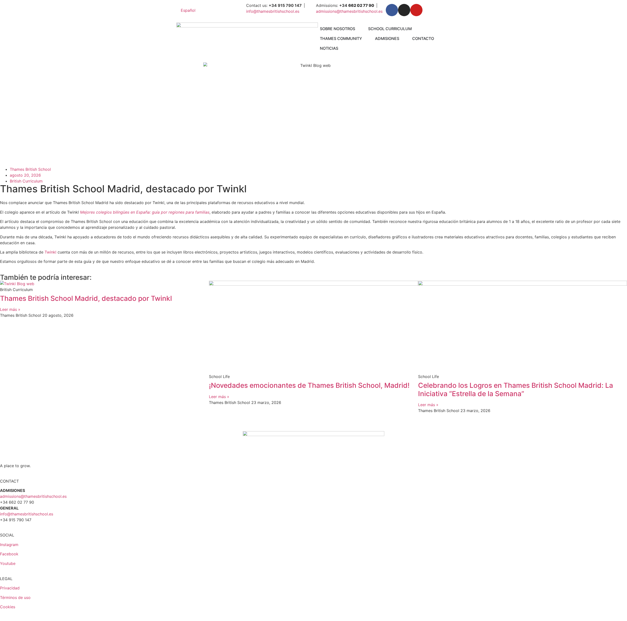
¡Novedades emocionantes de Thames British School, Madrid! (309, 385)
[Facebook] (392, 10)
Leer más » (10, 309)
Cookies (7, 606)
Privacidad (10, 587)
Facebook (9, 553)
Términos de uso (15, 597)
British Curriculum (26, 181)
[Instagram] (404, 10)
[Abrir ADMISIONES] (402, 38)
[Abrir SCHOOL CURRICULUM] (415, 29)
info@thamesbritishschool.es (272, 11)
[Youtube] (416, 10)
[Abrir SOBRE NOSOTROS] (358, 29)
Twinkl (50, 252)
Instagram (9, 544)
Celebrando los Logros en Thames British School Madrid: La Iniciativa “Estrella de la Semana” (515, 389)
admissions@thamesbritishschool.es (349, 11)
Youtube (7, 563)
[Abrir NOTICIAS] (341, 48)
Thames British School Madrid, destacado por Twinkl (86, 298)
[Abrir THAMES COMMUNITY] (365, 38)
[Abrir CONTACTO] (437, 38)
